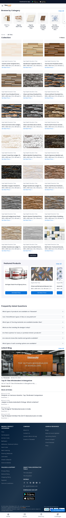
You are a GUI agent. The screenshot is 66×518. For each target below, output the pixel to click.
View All (61, 11)
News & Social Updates (52, 433)
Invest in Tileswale (29, 439)
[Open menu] (2, 6)
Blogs (47, 430)
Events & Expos (50, 439)
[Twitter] (27, 483)
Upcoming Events (50, 436)
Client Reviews (49, 442)
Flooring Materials (6, 453)
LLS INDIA (23, 507)
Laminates (4, 456)
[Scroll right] (64, 21)
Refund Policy (5, 474)
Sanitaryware (5, 435)
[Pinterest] (30, 483)
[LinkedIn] (33, 483)
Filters (62, 38)
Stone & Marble (6, 463)
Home (3, 35)
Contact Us (26, 433)
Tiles (2, 432)
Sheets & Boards (6, 459)
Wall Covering (5, 450)
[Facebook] (24, 483)
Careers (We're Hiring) (30, 436)
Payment (4, 480)
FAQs (46, 445)
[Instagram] (40, 483)
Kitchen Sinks (5, 438)
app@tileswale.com (32, 486)
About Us (26, 430)
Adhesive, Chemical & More (9, 444)
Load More (33, 255)
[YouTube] (36, 483)
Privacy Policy (5, 471)
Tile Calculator (27, 472)
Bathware (4, 441)
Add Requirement (58, 510)
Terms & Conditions (7, 483)
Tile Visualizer (27, 476)
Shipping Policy (6, 477)
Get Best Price (16, 293)
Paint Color (4, 447)
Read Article (5, 386)
